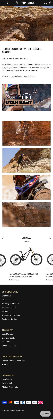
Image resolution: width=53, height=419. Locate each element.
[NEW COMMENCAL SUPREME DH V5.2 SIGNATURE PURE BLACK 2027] (26, 256)
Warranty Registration (11, 315)
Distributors (7, 379)
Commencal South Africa (15, 410)
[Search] (8, 3)
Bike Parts (6, 342)
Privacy (5, 364)
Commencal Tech (9, 346)
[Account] (45, 3)
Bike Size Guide (8, 338)
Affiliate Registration (10, 387)
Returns (5, 311)
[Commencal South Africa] (26, 3)
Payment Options (9, 307)
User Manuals (7, 334)
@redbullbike (29, 76)
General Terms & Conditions (13, 361)
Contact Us (6, 296)
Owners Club (7, 383)
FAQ (3, 300)
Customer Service (9, 319)
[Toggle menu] (2, 3)
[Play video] (26, 97)
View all (26, 242)
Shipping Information (10, 303)
